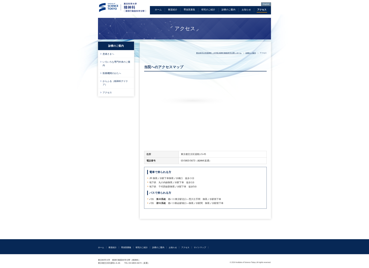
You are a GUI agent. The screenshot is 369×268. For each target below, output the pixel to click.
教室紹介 (172, 9)
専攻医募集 (189, 9)
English (266, 4)
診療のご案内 (228, 9)
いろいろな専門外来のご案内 (116, 64)
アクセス (262, 9)
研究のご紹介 (208, 9)
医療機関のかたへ (112, 73)
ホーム (158, 9)
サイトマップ (200, 247)
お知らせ (246, 9)
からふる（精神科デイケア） (115, 83)
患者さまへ (108, 54)
